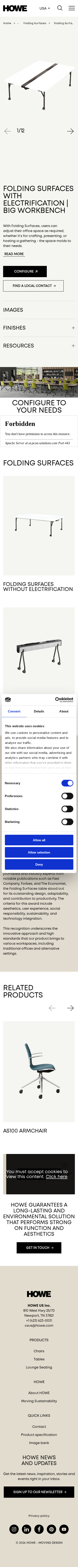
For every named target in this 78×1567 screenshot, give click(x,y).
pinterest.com (51, 1529)
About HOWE (39, 1393)
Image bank (39, 1443)
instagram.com (14, 1529)
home (7, 23)
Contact (39, 1426)
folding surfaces (35, 23)
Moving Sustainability (39, 1401)
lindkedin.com (26, 1529)
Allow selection (39, 852)
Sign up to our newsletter (37, 1492)
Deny (39, 864)
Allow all (39, 840)
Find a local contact (32, 286)
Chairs (39, 1351)
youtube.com (64, 1529)
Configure (24, 271)
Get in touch (38, 1248)
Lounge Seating (39, 1367)
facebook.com (39, 1529)
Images (13, 309)
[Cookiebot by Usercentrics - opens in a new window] (55, 699)
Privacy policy (39, 1516)
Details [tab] (39, 711)
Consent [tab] (14, 711)
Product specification (39, 1435)
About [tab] (63, 711)
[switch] (63, 795)
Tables (39, 1359)
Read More (14, 254)
